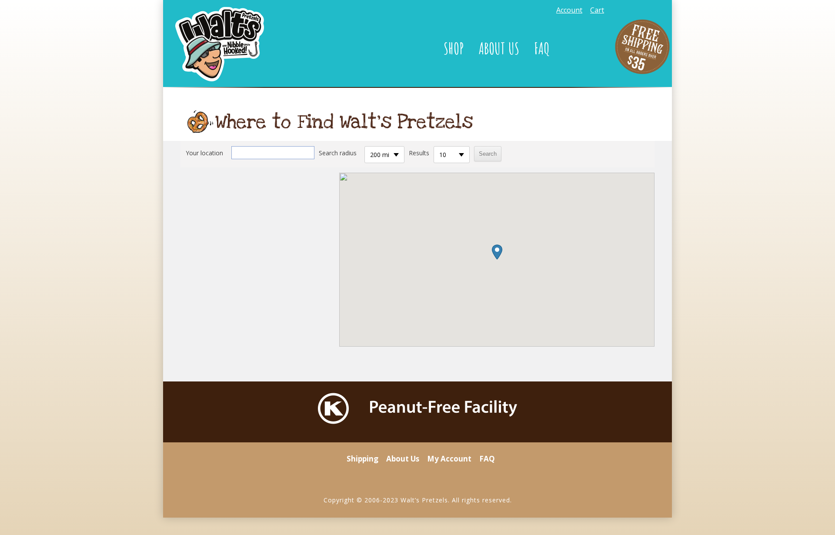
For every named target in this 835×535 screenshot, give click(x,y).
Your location (204, 153)
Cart (597, 10)
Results (419, 153)
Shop (454, 48)
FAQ (542, 48)
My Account (449, 459)
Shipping (362, 459)
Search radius (338, 153)
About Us (499, 48)
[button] (497, 252)
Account (569, 10)
